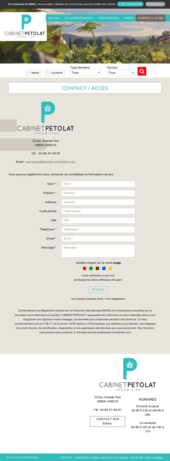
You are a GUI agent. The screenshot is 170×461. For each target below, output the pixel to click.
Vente (34, 72)
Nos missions (109, 18)
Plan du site (136, 457)
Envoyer (98, 289)
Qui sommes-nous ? (79, 18)
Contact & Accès (150, 18)
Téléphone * (48, 229)
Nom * (51, 184)
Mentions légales (154, 457)
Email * (51, 238)
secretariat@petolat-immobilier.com (50, 162)
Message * (48, 247)
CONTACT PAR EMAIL (107, 421)
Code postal (47, 211)
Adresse (50, 202)
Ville (53, 220)
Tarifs (128, 18)
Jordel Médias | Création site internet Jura (96, 457)
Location (56, 72)
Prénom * (49, 193)
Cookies (123, 457)
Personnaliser (155, 4)
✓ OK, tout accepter (130, 4)
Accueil (54, 18)
